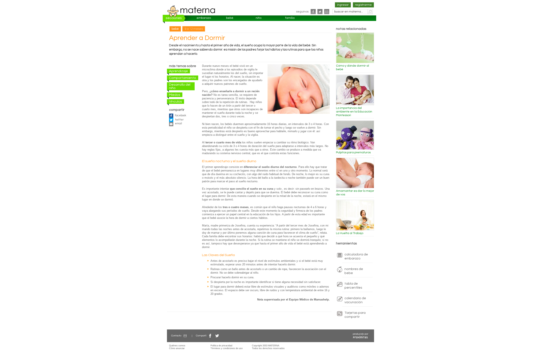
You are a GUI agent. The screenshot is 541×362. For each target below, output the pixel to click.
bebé (229, 17)
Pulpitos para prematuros (353, 152)
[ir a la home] (191, 11)
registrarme (363, 4)
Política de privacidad (221, 345)
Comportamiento (182, 78)
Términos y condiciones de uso (226, 348)
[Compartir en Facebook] (210, 335)
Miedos (174, 94)
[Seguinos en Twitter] (319, 11)
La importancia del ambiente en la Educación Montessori (354, 112)
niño (258, 17)
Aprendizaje (178, 71)
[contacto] (326, 11)
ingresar (343, 4)
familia (290, 17)
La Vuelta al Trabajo (349, 233)
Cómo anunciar (177, 348)
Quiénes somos (177, 345)
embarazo (204, 17)
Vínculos (175, 101)
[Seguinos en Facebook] (313, 11)
